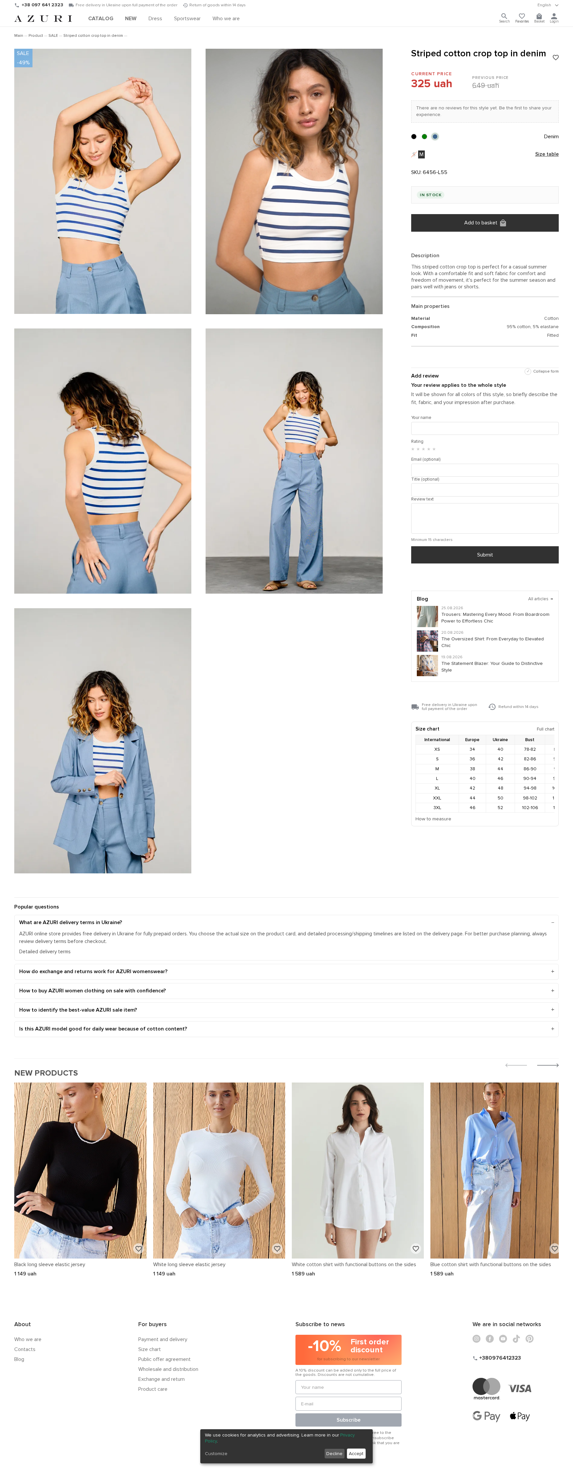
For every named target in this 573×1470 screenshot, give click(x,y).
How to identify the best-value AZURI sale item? (78, 1010)
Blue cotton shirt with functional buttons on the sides (490, 1264)
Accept (356, 1453)
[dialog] (286, 1446)
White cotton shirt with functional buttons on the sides (354, 1264)
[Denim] (435, 136)
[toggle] (548, 5)
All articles (540, 599)
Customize (216, 1453)
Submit (485, 555)
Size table (547, 154)
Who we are (27, 1339)
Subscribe (348, 1420)
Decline (334, 1453)
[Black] (413, 136)
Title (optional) (425, 479)
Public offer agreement (164, 1359)
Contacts (24, 1349)
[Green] (424, 136)
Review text (422, 499)
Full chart (545, 729)
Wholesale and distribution (168, 1369)
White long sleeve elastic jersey (189, 1264)
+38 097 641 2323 (42, 5)
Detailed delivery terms (45, 952)
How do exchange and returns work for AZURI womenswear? (93, 971)
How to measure (433, 819)
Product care (152, 1389)
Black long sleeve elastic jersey (49, 1264)
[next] (548, 1066)
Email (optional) (425, 459)
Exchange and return (161, 1379)
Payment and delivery (162, 1339)
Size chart (149, 1349)
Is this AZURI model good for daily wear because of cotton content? (103, 1029)
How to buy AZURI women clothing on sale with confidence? (92, 990)
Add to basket (480, 222)
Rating (417, 441)
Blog (19, 1359)
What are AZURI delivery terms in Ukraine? (70, 922)
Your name (421, 417)
